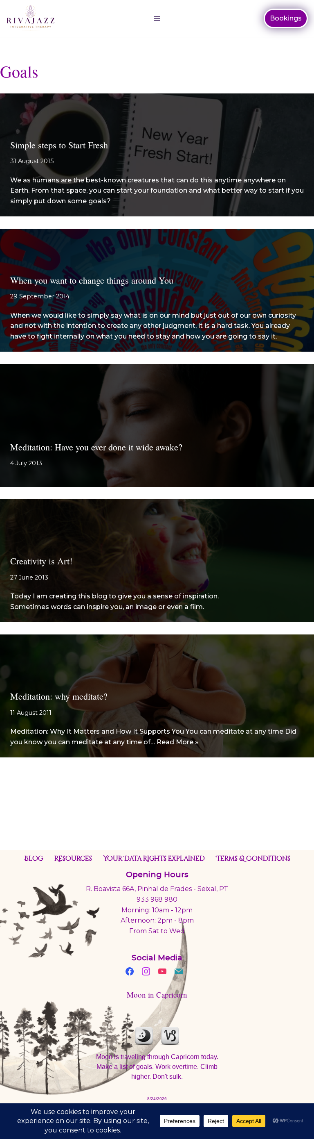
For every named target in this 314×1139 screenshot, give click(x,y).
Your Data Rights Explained (154, 858)
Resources (73, 858)
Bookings (286, 18)
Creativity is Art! (41, 561)
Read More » (177, 742)
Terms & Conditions (253, 858)
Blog (33, 858)
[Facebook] (129, 971)
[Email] (178, 971)
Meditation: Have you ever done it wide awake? (96, 447)
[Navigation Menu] (157, 18)
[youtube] (162, 971)
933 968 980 (157, 899)
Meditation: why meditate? (59, 696)
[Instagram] (146, 971)
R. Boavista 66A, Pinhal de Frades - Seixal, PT (157, 889)
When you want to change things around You (91, 280)
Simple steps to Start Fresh (59, 145)
